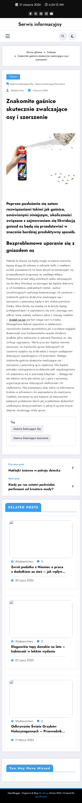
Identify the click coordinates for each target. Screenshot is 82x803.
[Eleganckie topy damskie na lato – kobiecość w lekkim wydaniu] (41, 619)
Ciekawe (13, 76)
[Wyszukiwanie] (63, 36)
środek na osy (17, 320)
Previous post (16, 464)
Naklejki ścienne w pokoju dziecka (34, 470)
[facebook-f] (30, 14)
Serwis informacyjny (40, 24)
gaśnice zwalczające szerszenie (50, 84)
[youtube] (51, 14)
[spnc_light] (72, 36)
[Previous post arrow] (73, 467)
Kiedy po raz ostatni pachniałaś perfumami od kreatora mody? (31, 487)
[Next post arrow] (73, 486)
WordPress (44, 793)
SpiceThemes (41, 796)
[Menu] (7, 36)
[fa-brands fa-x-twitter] (36, 14)
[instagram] (46, 14)
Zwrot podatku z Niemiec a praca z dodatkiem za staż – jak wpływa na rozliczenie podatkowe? (37, 569)
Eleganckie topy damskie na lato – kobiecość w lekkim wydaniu (38, 649)
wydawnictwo (17, 90)
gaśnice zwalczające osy (21, 84)
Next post (14, 478)
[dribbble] (41, 14)
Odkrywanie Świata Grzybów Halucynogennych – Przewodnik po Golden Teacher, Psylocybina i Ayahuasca (37, 729)
